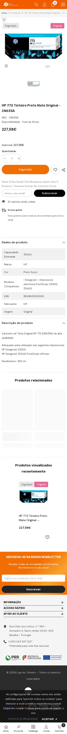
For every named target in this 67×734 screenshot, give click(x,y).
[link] (17, 436)
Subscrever (49, 193)
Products (16, 13)
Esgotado (25, 169)
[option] (33, 46)
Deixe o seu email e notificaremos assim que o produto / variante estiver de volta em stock (30, 184)
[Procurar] (36, 5)
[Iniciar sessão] (45, 4)
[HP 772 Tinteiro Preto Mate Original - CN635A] (33, 496)
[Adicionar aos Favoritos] (55, 169)
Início (4, 13)
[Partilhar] (62, 170)
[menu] (63, 4)
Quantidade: (9, 151)
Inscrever (33, 589)
